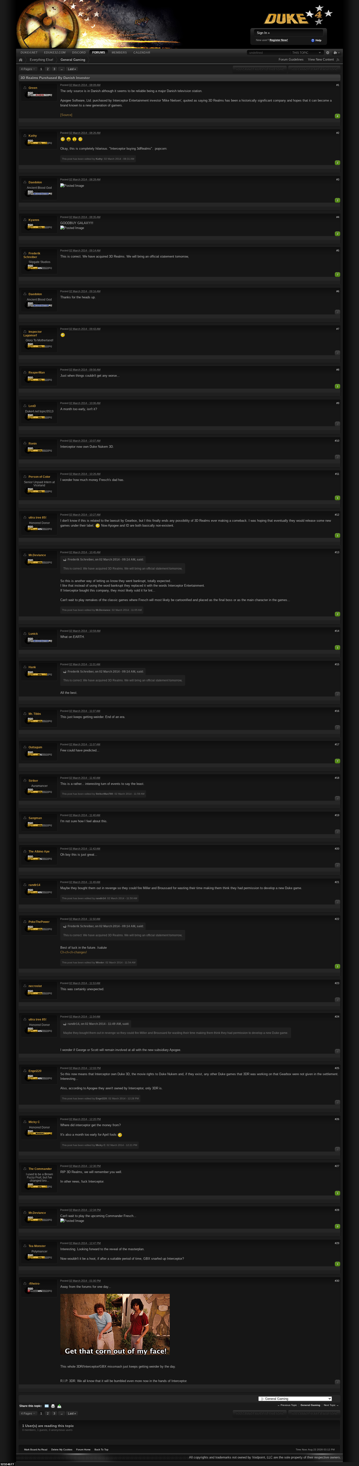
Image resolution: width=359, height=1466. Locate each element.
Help (318, 40)
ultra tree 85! (37, 517)
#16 (337, 710)
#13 (337, 552)
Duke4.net (29, 52)
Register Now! (279, 40)
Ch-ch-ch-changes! (73, 952)
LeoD (32, 405)
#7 (337, 328)
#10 (337, 440)
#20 (337, 848)
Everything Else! (41, 60)
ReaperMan (37, 372)
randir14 (34, 884)
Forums (98, 52)
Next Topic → (331, 1405)
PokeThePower (39, 921)
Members (119, 52)
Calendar (141, 52)
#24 (337, 1016)
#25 (337, 1068)
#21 (337, 882)
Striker (33, 780)
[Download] (59, 1405)
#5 (337, 250)
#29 (337, 1243)
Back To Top (101, 1449)
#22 (337, 918)
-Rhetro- (34, 1283)
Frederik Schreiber (31, 255)
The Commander (40, 1168)
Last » (72, 69)
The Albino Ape (39, 851)
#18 (337, 777)
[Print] (53, 1405)
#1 (337, 84)
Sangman (35, 818)
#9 (337, 403)
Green (33, 87)
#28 (337, 1209)
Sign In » (263, 33)
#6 (337, 291)
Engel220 (35, 1070)
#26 (337, 1119)
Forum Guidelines (291, 59)
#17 (337, 744)
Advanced (328, 52)
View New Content (321, 59)
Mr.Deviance (37, 555)
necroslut (35, 986)
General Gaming (73, 60)
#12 (337, 514)
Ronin (33, 443)
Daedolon (35, 182)
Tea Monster (37, 1246)
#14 (337, 630)
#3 (337, 179)
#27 (337, 1165)
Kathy (33, 135)
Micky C (34, 1121)
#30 (337, 1280)
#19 (337, 815)
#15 (337, 664)
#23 (337, 983)
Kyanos (34, 219)
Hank (32, 667)
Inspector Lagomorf (32, 333)
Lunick (33, 633)
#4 (337, 217)
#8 (337, 369)
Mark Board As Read (35, 1449)
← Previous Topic (287, 1405)
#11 (337, 473)
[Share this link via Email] (47, 1405)
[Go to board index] (105, 24)
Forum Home (83, 1449)
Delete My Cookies (61, 1449)
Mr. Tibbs (35, 713)
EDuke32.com (54, 52)
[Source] (66, 115)
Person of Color (39, 476)
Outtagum (35, 747)
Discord (79, 52)
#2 (337, 132)
